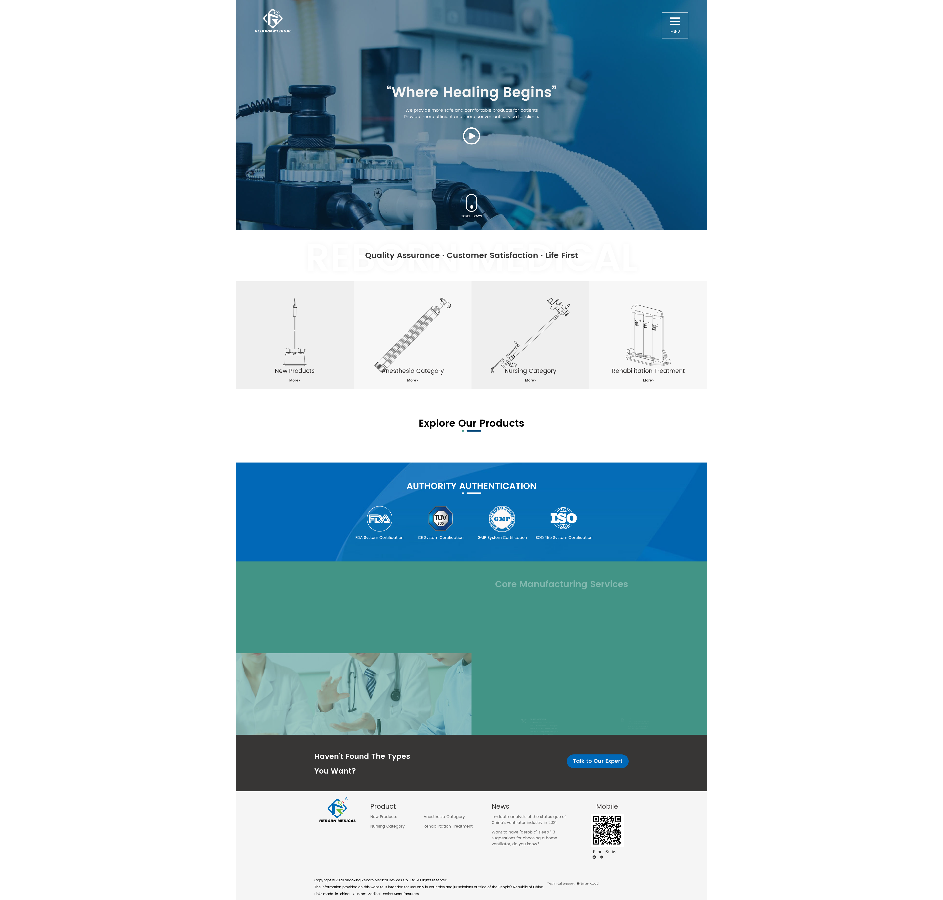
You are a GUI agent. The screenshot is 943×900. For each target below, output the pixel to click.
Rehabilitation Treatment (448, 826)
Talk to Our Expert (598, 761)
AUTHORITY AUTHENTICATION (472, 486)
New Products (383, 817)
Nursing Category (387, 826)
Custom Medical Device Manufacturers (386, 894)
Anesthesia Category (444, 817)
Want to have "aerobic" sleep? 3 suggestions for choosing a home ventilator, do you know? (524, 838)
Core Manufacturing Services (561, 579)
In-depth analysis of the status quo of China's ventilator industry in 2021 (529, 820)
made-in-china (336, 894)
